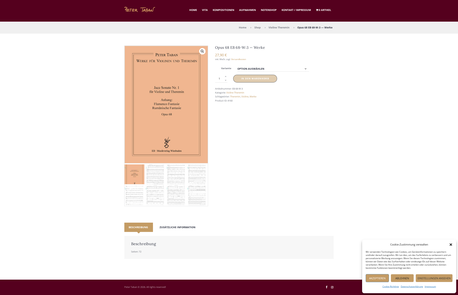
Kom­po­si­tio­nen (223, 10)
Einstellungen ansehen (434, 278)
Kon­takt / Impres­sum (296, 10)
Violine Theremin (279, 27)
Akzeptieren (377, 278)
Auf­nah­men (247, 10)
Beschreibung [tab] (138, 227)
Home (193, 10)
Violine (245, 96)
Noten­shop (269, 10)
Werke (253, 96)
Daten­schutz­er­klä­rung (412, 286)
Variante (226, 68)
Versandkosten (238, 59)
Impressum (430, 286)
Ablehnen (402, 278)
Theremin (235, 96)
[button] (451, 244)
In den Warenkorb (255, 78)
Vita (205, 10)
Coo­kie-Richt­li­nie (391, 286)
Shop (257, 27)
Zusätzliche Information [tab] (177, 227)
